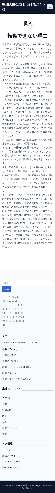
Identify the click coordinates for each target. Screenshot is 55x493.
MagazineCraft (42, 485)
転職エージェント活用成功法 (17, 367)
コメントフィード (11, 461)
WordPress (21, 485)
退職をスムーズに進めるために (18, 379)
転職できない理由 (11, 373)
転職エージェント (27, 342)
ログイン (6, 449)
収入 (14, 342)
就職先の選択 (9, 355)
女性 (18, 342)
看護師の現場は (10, 361)
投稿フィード (9, 455)
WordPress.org (10, 467)
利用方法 (9, 342)
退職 (35, 342)
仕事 (3, 342)
